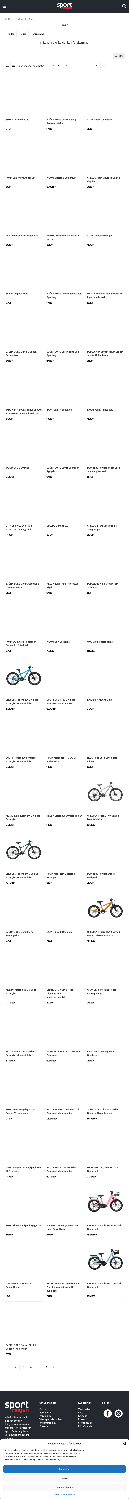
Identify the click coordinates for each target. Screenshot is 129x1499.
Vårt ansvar (45, 1412)
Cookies (55, 1494)
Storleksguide (85, 1423)
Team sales (84, 1409)
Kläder (10, 34)
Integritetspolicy (68, 1494)
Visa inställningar (64, 1487)
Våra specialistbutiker (50, 1419)
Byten (81, 1412)
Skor (23, 34)
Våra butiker (45, 1416)
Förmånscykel (85, 1426)
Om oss (43, 1409)
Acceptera (64, 1469)
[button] (124, 1443)
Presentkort (84, 1419)
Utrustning (38, 34)
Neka (65, 1478)
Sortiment (21, 19)
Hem (10, 19)
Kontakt (82, 1416)
